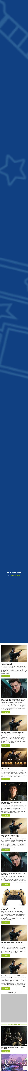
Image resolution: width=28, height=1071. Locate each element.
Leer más (5, 676)
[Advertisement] (14, 1008)
